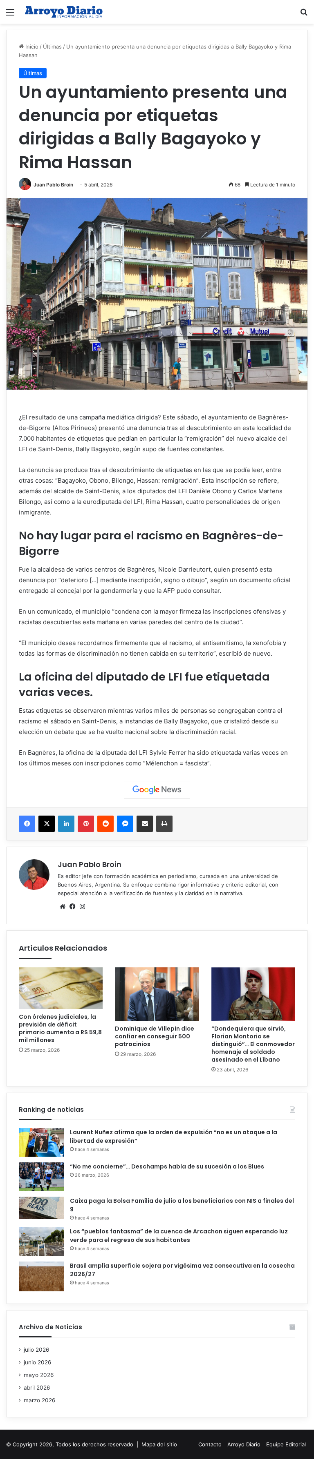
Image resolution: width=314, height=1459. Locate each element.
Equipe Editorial (286, 1444)
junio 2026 (38, 1362)
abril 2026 (37, 1387)
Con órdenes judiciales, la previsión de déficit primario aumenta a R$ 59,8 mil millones (60, 1028)
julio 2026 (36, 1349)
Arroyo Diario (243, 1444)
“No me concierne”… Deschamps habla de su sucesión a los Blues (167, 1166)
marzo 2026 (40, 1400)
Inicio (31, 46)
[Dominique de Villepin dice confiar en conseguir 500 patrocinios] (157, 994)
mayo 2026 (39, 1375)
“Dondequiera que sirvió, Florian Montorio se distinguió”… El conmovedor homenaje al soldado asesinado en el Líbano (253, 1044)
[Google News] (157, 790)
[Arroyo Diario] (64, 12)
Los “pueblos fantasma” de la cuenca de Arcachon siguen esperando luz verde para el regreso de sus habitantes (179, 1235)
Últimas (52, 46)
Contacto (210, 1444)
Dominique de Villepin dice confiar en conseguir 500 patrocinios (154, 1036)
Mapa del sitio (159, 1444)
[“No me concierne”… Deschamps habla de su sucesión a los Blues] (41, 1176)
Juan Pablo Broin (53, 185)
